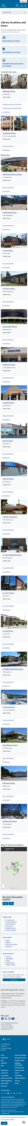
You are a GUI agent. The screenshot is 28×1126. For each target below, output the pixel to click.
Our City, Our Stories (6, 1078)
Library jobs (9, 946)
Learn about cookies (8, 1119)
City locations (5, 1075)
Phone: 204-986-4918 (8, 301)
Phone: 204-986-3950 (8, 720)
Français (17, 6)
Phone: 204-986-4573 (8, 416)
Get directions (6, 112)
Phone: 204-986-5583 (8, 568)
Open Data (4, 1063)
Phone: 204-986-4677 (8, 339)
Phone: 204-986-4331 (8, 146)
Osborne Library (8, 479)
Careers (17, 1073)
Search (21, 6)
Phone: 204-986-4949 (8, 834)
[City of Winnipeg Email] (20, 1093)
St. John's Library (8, 593)
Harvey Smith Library (10, 327)
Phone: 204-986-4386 (8, 758)
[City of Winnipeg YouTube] (8, 1093)
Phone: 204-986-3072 (8, 225)
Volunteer (8, 942)
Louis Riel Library (8, 403)
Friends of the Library (11, 944)
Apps (2, 1060)
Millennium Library (9, 91)
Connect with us (5, 1090)
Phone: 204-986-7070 (8, 682)
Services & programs (20, 1055)
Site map (17, 1080)
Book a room (9, 926)
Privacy (17, 1083)
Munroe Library (8, 441)
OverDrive (8, 956)
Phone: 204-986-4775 (8, 492)
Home (2, 1055)
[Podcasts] (14, 1093)
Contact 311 (4, 1073)
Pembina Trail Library (10, 517)
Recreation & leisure (20, 1058)
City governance (19, 1067)
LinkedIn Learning (10, 964)
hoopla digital (9, 958)
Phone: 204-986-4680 (8, 263)
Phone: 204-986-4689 (8, 606)
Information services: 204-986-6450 (11, 104)
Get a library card (10, 920)
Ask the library (14, 979)
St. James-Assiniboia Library (12, 555)
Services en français (11, 930)
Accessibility (4, 1058)
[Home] (3, 5)
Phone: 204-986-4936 (8, 187)
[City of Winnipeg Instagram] (11, 1093)
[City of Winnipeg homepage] (5, 1040)
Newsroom (4, 1086)
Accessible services (11, 928)
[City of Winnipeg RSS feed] (17, 1093)
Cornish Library (8, 250)
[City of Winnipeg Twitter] (2, 1093)
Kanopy (8, 960)
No (11, 903)
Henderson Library (9, 365)
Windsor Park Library (10, 821)
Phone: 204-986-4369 (8, 530)
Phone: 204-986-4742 (8, 796)
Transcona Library (9, 707)
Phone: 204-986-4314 (8, 378)
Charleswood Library (10, 212)
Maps (2, 1065)
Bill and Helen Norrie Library (12, 174)
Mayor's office (5, 1083)
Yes (5, 903)
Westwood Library (9, 783)
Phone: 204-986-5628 (8, 644)
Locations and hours (11, 922)
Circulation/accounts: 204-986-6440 (11, 108)
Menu (25, 6)
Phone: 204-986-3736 (8, 454)
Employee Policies (20, 1078)
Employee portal (19, 1070)
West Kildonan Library (10, 745)
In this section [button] (7, 12)
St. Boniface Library (9, 133)
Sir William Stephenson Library (13, 669)
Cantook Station (10, 962)
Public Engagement (6, 1080)
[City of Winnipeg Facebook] (5, 1093)
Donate (7, 940)
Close (4, 1123)
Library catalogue (10, 924)
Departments (4, 1070)
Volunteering (18, 1075)
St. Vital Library (8, 631)
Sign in (22, 1)
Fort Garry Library (9, 289)
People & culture (19, 1060)
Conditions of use (5, 1113)
